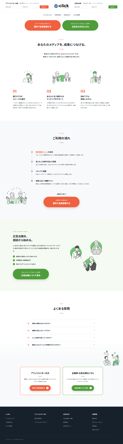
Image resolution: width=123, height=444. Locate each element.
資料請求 (65, 422)
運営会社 (94, 418)
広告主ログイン (67, 426)
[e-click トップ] (61, 6)
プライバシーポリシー (97, 422)
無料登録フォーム (42, 152)
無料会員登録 (38, 418)
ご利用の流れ (57, 15)
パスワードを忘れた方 (34, 3)
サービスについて (47, 15)
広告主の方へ (67, 15)
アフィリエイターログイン (40, 422)
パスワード (25, 7)
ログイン (44, 7)
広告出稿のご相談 (87, 3)
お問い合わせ (95, 430)
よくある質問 (76, 15)
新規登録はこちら (24, 3)
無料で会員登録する (38, 388)
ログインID (8, 7)
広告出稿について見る (81, 388)
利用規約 (94, 426)
